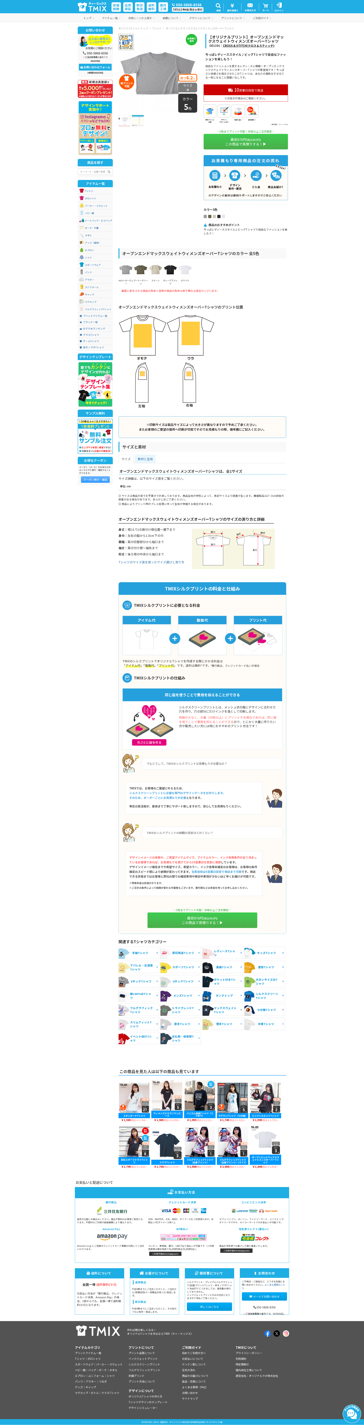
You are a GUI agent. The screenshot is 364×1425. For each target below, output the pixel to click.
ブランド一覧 (90, 322)
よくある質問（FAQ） (195, 1387)
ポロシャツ (90, 198)
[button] (218, 7)
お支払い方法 (185, 1192)
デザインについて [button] (199, 18)
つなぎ (103, 1381)
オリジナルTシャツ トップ (133, 28)
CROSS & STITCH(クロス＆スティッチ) (249, 46)
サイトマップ (190, 1398)
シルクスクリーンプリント (144, 1364)
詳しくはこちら (209, 1307)
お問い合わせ (190, 1393)
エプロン (89, 250)
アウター (89, 279)
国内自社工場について (249, 1370)
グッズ (79, 1387)
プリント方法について (142, 1381)
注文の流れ (188, 1370)
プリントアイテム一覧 (95, 316)
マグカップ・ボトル (87, 1393)
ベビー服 (89, 213)
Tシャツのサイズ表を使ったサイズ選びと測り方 (151, 562)
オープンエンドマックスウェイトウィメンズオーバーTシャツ (200, 28)
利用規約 (241, 1359)
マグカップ (90, 301)
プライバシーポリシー (249, 1353)
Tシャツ (156, 28)
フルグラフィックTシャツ (98, 309)
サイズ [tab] (126, 459)
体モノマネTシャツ (93, 347)
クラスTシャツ (91, 335)
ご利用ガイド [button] (261, 18)
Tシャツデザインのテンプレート (148, 1402)
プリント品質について (142, 1353)
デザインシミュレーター (143, 1408)
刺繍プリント (136, 1376)
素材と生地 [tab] (145, 459)
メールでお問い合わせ (266, 1296)
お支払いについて (192, 1359)
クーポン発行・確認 (95, 479)
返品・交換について (194, 1381)
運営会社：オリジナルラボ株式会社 (257, 1376)
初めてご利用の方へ (194, 1353)
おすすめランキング (94, 328)
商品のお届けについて (195, 1376)
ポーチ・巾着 (92, 227)
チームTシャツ (91, 341)
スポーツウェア (93, 264)
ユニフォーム (92, 287)
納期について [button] (171, 18)
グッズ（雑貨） (93, 242)
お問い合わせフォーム (97, 67)
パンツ (88, 272)
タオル (88, 235)
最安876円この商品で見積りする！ (244, 141)
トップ (87, 18)
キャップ (89, 294)
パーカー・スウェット (96, 205)
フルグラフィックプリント (144, 1370)
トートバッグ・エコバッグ (98, 220)
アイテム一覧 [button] (110, 18)
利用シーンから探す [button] (140, 18)
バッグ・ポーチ (97, 1370)
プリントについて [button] (231, 18)
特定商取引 (242, 1364)
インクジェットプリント (143, 1359)
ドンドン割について (194, 1364)
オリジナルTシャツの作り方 (145, 1396)
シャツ (88, 257)
